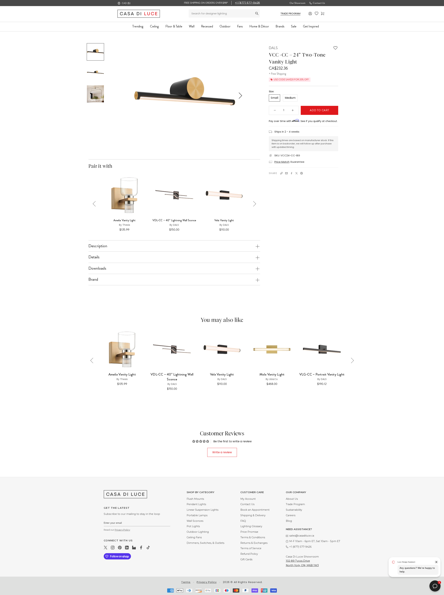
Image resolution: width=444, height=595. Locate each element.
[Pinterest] (301, 173)
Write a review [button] (222, 452)
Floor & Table (173, 26)
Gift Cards (246, 559)
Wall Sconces (195, 520)
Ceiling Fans (194, 537)
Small (274, 98)
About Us (292, 498)
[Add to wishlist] (335, 48)
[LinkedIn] (127, 547)
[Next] (253, 204)
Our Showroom (297, 3)
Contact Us (319, 3)
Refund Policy (249, 553)
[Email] (286, 173)
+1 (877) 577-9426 (247, 3)
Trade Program (295, 504)
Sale (293, 26)
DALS (273, 47)
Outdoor (225, 26)
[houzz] (134, 547)
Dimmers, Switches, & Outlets (205, 543)
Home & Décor (259, 26)
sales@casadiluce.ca (301, 535)
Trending (137, 26)
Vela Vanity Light (224, 220)
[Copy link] (281, 173)
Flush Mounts (195, 498)
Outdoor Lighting (198, 531)
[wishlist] (316, 13)
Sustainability (294, 509)
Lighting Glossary (251, 526)
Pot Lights (193, 526)
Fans (240, 26)
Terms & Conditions (252, 537)
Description (97, 246)
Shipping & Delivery (253, 515)
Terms (185, 582)
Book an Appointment (255, 509)
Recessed (207, 26)
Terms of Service (250, 548)
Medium (290, 98)
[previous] (129, 95)
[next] (240, 95)
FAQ (243, 520)
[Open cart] (322, 13)
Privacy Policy (122, 529)
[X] (296, 173)
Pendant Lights (196, 504)
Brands (280, 26)
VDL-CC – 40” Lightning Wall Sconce (174, 220)
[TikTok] (148, 547)
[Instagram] (112, 547)
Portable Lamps (197, 515)
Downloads (97, 268)
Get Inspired (311, 26)
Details (94, 257)
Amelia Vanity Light (124, 220)
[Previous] (95, 204)
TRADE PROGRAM (290, 13)
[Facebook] (291, 173)
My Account (248, 498)
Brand (93, 279)
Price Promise (249, 531)
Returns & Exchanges (253, 543)
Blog (289, 520)
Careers (290, 515)
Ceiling (154, 26)
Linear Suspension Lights (202, 509)
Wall (191, 26)
